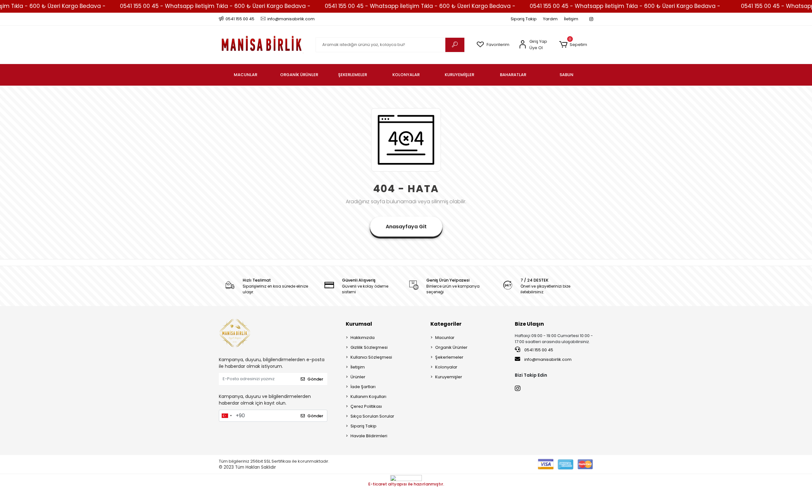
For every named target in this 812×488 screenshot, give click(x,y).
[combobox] (226, 415)
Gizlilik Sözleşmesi (369, 347)
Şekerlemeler (449, 357)
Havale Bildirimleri (368, 436)
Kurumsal (359, 324)
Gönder (315, 379)
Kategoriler (446, 324)
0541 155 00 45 (538, 350)
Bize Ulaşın (529, 324)
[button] (573, 44)
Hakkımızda (362, 338)
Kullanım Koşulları (368, 397)
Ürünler (357, 377)
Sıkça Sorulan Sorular (372, 416)
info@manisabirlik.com (548, 359)
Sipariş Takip (524, 19)
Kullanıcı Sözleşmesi (371, 357)
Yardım (550, 19)
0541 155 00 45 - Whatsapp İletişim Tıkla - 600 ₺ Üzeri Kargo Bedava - (215, 6)
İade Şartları (363, 387)
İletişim (571, 19)
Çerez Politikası (366, 406)
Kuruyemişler (448, 377)
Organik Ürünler (451, 347)
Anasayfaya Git (406, 226)
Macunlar (445, 338)
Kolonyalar (446, 367)
